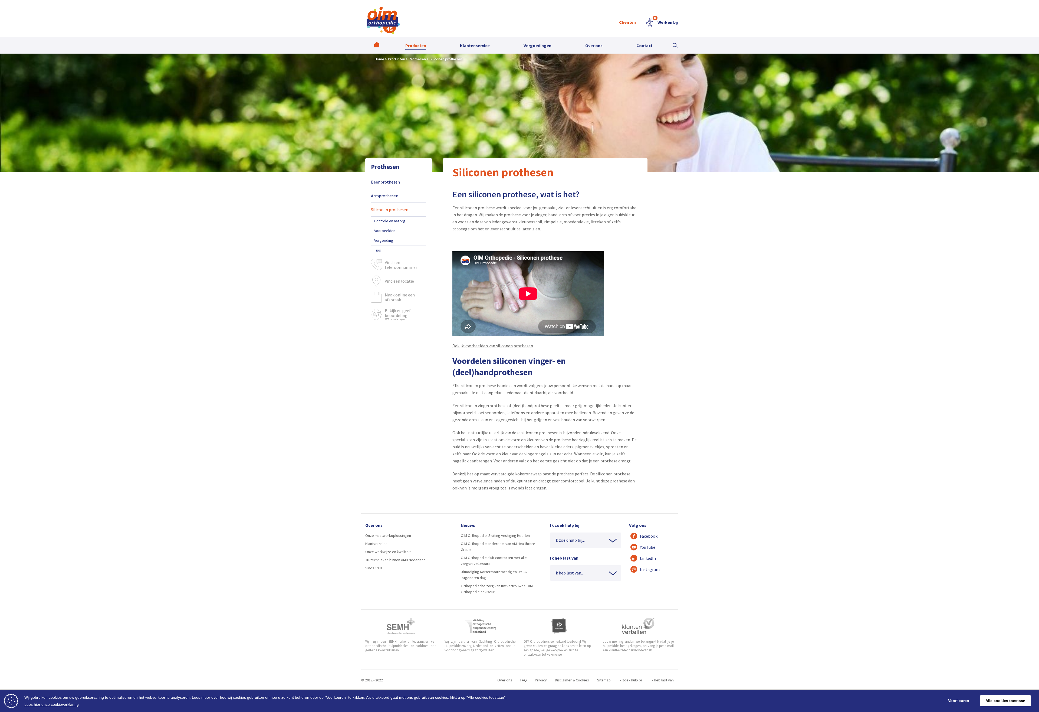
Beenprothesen (385, 182)
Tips (377, 250)
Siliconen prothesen (389, 209)
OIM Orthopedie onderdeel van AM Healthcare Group (498, 546)
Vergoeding (383, 240)
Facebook (648, 536)
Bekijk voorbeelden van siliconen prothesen (492, 345)
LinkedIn (648, 558)
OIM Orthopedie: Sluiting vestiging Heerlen (495, 535)
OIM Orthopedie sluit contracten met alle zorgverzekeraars (494, 560)
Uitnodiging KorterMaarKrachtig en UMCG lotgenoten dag (494, 574)
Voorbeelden (384, 230)
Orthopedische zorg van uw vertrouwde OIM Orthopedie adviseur (497, 588)
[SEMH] (401, 626)
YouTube (647, 547)
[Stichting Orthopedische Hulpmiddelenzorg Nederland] (480, 626)
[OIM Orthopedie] (376, 45)
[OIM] (383, 20)
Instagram (650, 569)
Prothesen (385, 167)
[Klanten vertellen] (638, 626)
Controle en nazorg (389, 220)
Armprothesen (384, 195)
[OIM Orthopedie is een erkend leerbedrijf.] (559, 626)
